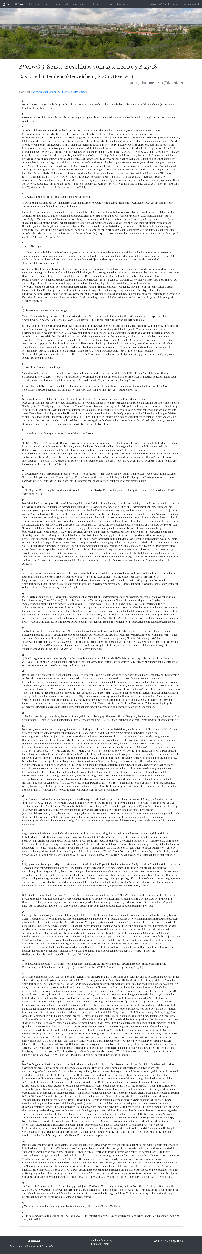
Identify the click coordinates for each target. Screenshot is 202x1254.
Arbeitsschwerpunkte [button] (76, 4)
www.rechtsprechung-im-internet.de (53, 91)
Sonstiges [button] (122, 4)
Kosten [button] (96, 4)
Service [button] (109, 4)
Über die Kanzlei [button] (51, 4)
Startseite (34, 4)
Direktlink (80, 91)
